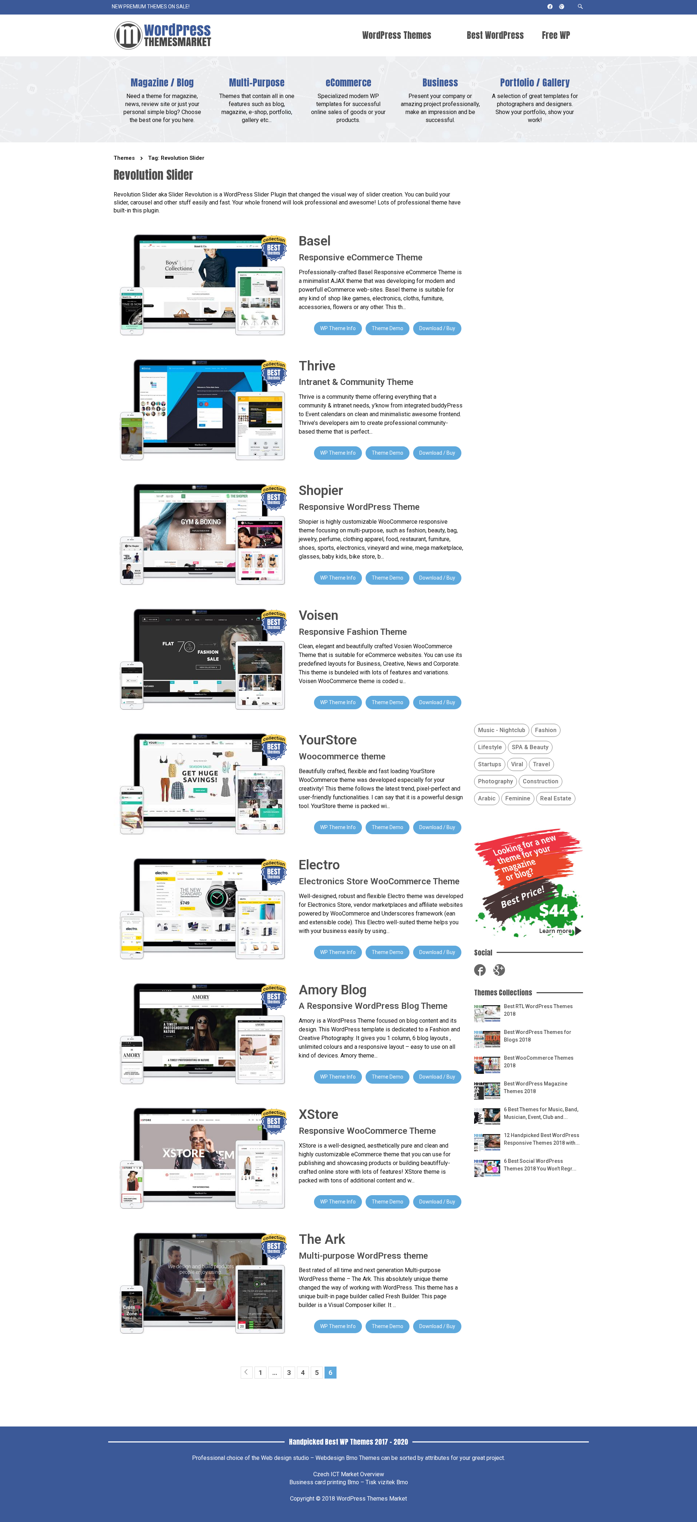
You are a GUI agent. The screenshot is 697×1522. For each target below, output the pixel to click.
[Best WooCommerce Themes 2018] (487, 1064)
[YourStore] (201, 783)
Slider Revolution (190, 194)
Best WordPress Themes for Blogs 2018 (537, 1036)
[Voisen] (201, 658)
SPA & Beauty (530, 747)
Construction (540, 781)
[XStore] (201, 1157)
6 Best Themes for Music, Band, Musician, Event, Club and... (541, 1113)
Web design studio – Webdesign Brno (309, 1457)
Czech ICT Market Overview (348, 1474)
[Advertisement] (529, 1296)
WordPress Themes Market (372, 1498)
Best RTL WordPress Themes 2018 (538, 1010)
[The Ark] (201, 1282)
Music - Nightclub (501, 730)
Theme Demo (387, 328)
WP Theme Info (338, 328)
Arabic (487, 798)
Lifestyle (490, 747)
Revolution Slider (135, 194)
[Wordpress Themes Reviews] (163, 35)
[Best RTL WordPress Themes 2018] (487, 1013)
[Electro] (201, 908)
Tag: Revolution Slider (176, 158)
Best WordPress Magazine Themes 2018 (535, 1087)
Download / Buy (437, 328)
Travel (541, 764)
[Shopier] (201, 534)
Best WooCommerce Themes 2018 (539, 1061)
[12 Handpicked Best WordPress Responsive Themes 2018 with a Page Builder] (487, 1142)
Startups (489, 764)
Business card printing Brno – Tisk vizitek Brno (348, 1482)
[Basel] (201, 284)
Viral (517, 764)
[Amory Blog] (201, 1033)
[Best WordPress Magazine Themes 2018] (487, 1090)
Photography (495, 781)
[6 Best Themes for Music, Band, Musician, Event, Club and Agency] (487, 1116)
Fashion (546, 730)
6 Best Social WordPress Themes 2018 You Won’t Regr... (540, 1165)
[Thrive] (201, 409)
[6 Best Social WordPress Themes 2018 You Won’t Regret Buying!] (487, 1167)
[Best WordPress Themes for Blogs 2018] (487, 1038)
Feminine (517, 798)
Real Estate (555, 798)
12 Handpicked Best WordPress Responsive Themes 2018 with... (542, 1139)
